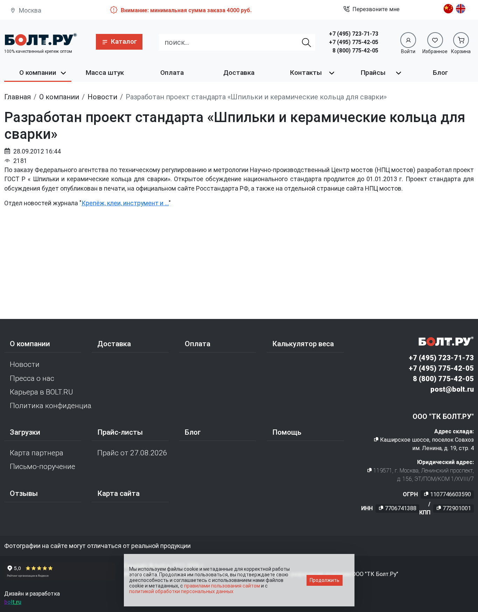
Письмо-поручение (42, 466)
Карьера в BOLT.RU (41, 392)
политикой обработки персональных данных (181, 591)
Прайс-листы (120, 432)
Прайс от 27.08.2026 (132, 453)
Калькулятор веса (303, 344)
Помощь (286, 432)
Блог (440, 73)
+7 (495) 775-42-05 (353, 42)
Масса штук (105, 73)
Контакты (306, 73)
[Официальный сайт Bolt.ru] (40, 39)
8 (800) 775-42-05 (355, 50)
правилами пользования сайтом (222, 586)
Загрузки (25, 432)
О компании (37, 73)
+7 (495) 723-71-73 (353, 33)
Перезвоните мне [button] (376, 9)
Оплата (172, 73)
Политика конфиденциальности (51, 405)
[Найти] (306, 42)
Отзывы (24, 493)
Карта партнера (36, 453)
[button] (119, 42)
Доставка (238, 73)
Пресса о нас (32, 378)
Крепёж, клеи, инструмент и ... (125, 203)
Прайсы (373, 73)
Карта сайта (118, 493)
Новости (25, 364)
